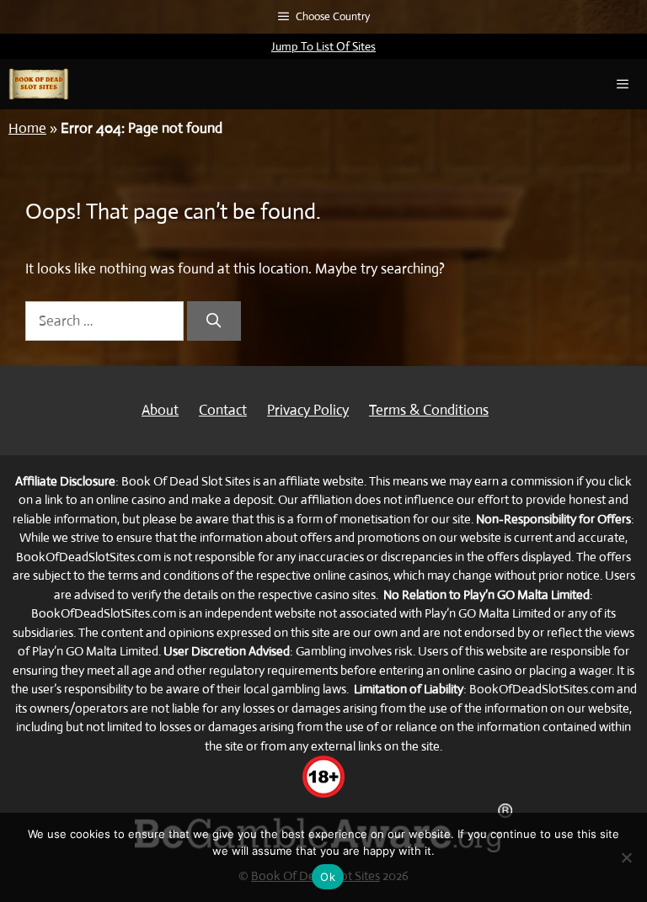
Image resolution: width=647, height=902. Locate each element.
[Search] (214, 321)
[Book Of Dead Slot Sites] (38, 84)
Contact (223, 410)
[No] (626, 857)
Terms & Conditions (429, 410)
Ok (327, 876)
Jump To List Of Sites (323, 46)
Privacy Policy (308, 410)
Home (27, 128)
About (160, 410)
